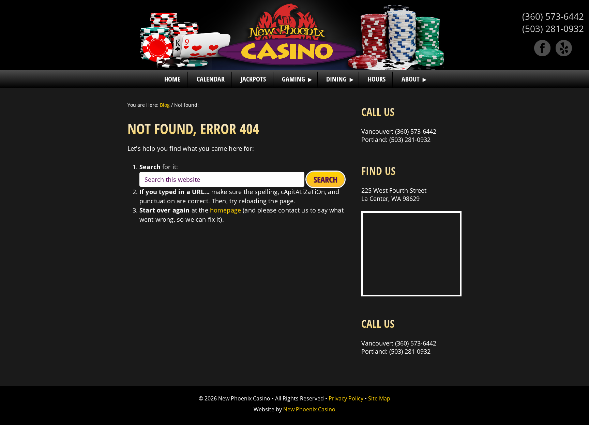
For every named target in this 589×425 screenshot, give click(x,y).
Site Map (379, 398)
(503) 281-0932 (553, 29)
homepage (225, 210)
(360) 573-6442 (553, 16)
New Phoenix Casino (294, 35)
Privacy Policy (346, 398)
